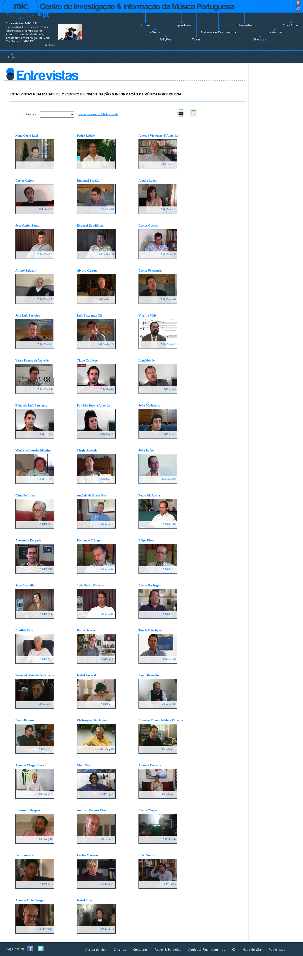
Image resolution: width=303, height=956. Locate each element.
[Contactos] (140, 949)
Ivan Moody (146, 360)
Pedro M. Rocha (149, 495)
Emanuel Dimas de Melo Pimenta (160, 720)
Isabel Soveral (86, 675)
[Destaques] (275, 32)
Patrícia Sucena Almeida (93, 405)
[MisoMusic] (291, 25)
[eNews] (155, 32)
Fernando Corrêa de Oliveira (35, 675)
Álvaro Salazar (25, 270)
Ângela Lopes (147, 180)
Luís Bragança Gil (89, 315)
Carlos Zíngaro (148, 810)
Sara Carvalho (25, 585)
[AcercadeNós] (96, 949)
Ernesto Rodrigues (27, 810)
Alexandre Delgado (28, 540)
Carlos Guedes (148, 225)
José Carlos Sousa (27, 225)
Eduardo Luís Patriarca (31, 405)
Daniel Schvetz (87, 630)
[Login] (12, 54)
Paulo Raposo (24, 720)
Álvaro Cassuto (87, 270)
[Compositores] (181, 25)
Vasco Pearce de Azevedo (32, 360)
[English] (298, 8)
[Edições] (165, 39)
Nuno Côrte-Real (26, 135)
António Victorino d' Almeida (158, 135)
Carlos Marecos (87, 855)
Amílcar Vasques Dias (91, 810)
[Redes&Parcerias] (168, 949)
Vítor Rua (83, 765)
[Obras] (196, 39)
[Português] (298, 3)
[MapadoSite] (252, 949)
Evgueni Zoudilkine (90, 225)
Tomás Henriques (150, 630)
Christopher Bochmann (92, 720)
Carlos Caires (24, 180)
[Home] (145, 25)
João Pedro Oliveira (90, 585)
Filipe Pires (146, 540)
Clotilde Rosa (24, 630)
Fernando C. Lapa (89, 540)
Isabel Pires (85, 900)
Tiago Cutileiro (87, 360)
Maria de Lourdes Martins (33, 450)
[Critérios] (119, 949)
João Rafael (146, 450)
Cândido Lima (25, 495)
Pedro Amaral (24, 855)
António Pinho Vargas (30, 900)
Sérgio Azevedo (87, 450)
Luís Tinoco (146, 855)
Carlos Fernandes (150, 270)
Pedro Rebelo (86, 135)
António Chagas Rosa (29, 765)
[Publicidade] (277, 949)
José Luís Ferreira (27, 315)
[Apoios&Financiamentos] (206, 949)
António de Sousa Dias (92, 495)
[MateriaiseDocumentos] (218, 32)
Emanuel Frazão (88, 180)
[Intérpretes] (244, 25)
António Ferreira (149, 765)
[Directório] (260, 39)
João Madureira (149, 405)
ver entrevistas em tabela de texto (98, 114)
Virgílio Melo (147, 315)
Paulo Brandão (148, 675)
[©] (233, 949)
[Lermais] (50, 44)
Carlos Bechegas (149, 585)
